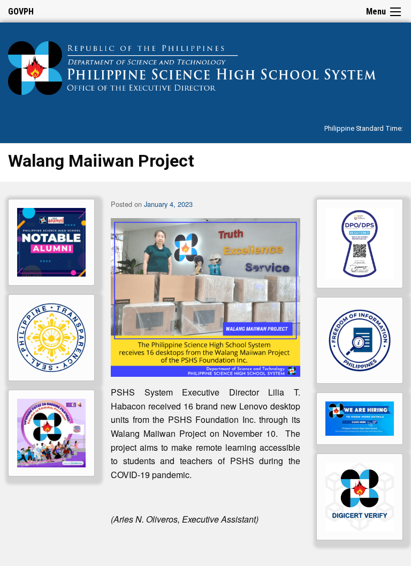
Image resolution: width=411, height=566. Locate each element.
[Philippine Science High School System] (205, 66)
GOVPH (21, 11)
